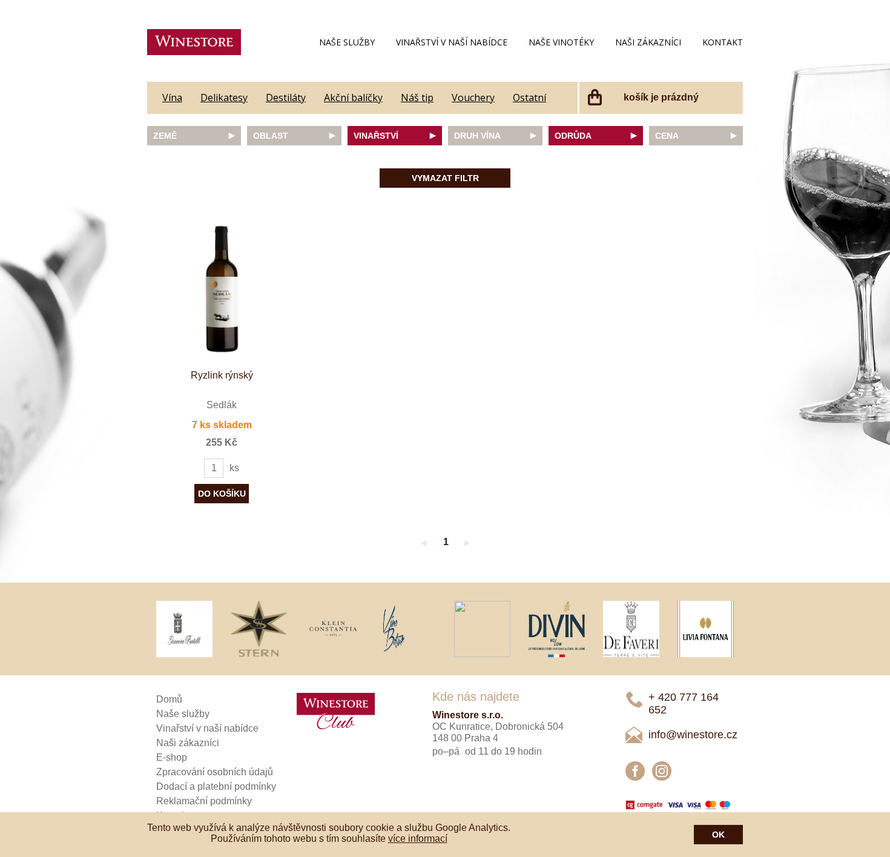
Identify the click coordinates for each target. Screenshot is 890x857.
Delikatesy (224, 97)
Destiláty (286, 97)
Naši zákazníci (648, 42)
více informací (417, 838)
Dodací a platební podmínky (216, 786)
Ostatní (529, 97)
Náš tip (417, 97)
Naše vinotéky (561, 42)
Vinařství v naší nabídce (451, 42)
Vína (172, 97)
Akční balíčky (353, 97)
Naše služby (347, 42)
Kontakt (722, 42)
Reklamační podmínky (204, 801)
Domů (169, 699)
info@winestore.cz (692, 735)
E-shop (171, 757)
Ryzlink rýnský (222, 375)
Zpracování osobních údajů (214, 772)
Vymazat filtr (445, 178)
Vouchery (473, 97)
